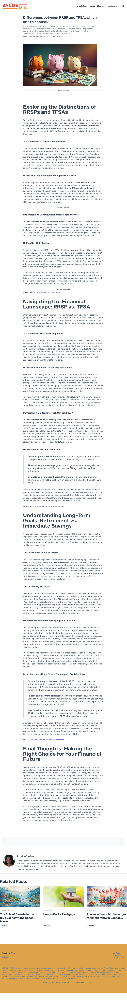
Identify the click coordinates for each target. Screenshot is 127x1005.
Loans (92, 6)
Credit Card (82, 6)
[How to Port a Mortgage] (63, 907)
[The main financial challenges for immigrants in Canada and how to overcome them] (107, 907)
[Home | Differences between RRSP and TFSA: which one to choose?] (16, 6)
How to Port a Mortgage (59, 914)
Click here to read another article (48, 506)
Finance (100, 6)
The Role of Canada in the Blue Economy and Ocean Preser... (17, 918)
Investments (112, 6)
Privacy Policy (119, 955)
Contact (116, 953)
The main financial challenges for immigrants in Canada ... (106, 916)
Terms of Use (118, 958)
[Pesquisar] (123, 6)
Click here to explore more (47, 292)
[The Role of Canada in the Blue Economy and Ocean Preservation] (20, 907)
